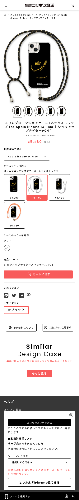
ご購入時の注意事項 (60, 327)
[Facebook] (21, 295)
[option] (39, 65)
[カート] (72, 6)
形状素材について (23, 327)
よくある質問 (12, 410)
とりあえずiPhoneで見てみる (39, 482)
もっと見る (39, 373)
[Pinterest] (28, 295)
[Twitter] (14, 295)
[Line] (6, 295)
